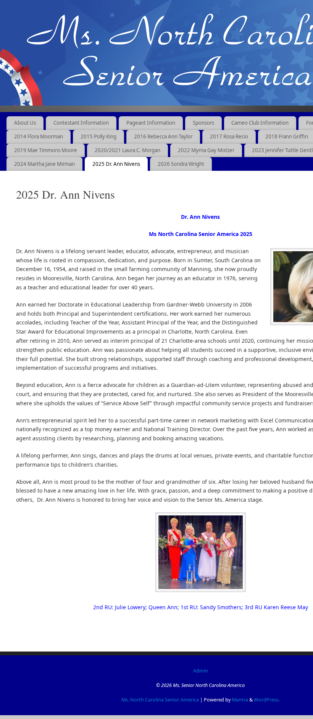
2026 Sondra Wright (181, 163)
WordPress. (267, 700)
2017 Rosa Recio (229, 136)
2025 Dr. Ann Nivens (116, 163)
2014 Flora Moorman (38, 136)
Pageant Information (150, 122)
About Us (25, 122)
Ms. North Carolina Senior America (160, 700)
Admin (200, 671)
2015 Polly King (98, 136)
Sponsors (203, 122)
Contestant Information (81, 122)
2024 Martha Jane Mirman (44, 163)
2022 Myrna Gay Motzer (206, 150)
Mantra (240, 700)
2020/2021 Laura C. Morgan (127, 150)
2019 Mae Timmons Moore (45, 150)
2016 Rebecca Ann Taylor (163, 136)
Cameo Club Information (260, 122)
